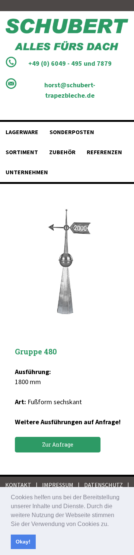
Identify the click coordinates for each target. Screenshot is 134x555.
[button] (111, 524)
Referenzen (104, 152)
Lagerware (22, 132)
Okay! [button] (23, 542)
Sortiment (22, 152)
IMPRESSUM (57, 485)
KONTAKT (18, 485)
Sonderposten (72, 132)
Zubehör (62, 152)
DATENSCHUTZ (103, 485)
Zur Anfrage (57, 444)
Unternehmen (27, 172)
